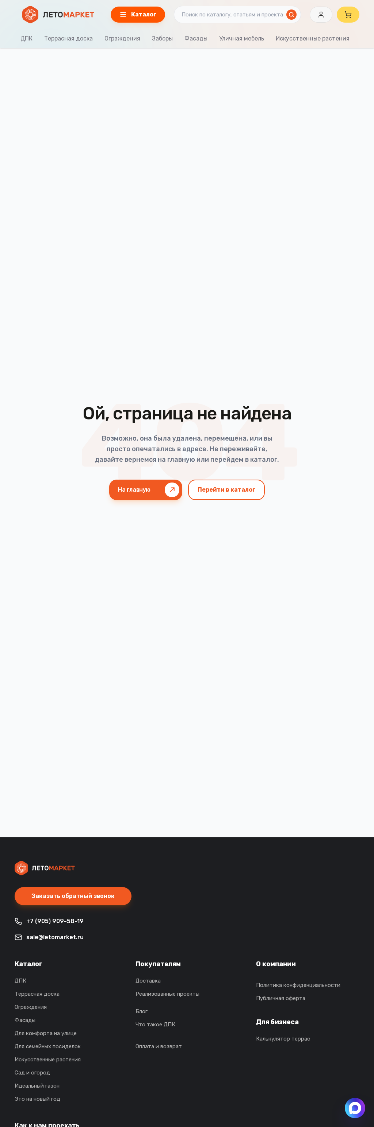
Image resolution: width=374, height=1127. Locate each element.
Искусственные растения (313, 38)
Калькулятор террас (283, 1038)
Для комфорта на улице (46, 1033)
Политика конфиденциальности (298, 985)
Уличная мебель (241, 38)
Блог (142, 1011)
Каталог (28, 964)
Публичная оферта (280, 998)
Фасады (195, 38)
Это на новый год (37, 1099)
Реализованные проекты (167, 994)
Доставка (148, 980)
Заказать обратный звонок (73, 895)
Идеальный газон (37, 1086)
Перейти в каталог (226, 489)
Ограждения (122, 38)
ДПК (26, 38)
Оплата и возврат (159, 1046)
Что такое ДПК (155, 1024)
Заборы (162, 38)
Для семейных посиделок (48, 1046)
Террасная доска (68, 38)
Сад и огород (32, 1072)
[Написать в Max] (355, 1108)
